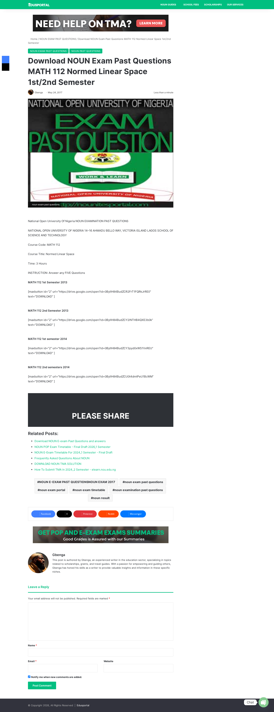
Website (108, 661)
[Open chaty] (264, 702)
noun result (101, 498)
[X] (5, 67)
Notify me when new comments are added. (56, 677)
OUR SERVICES (235, 4)
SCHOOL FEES (191, 4)
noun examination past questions (138, 490)
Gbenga (58, 555)
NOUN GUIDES (168, 4)
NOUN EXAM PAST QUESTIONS (58, 38)
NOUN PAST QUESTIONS (85, 51)
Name (32, 645)
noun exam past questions (144, 482)
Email (32, 661)
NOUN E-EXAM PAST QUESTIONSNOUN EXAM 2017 (77, 482)
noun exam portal (52, 490)
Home (33, 38)
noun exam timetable (89, 490)
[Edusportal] (39, 4)
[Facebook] (5, 59)
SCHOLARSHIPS (213, 4)
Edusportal (83, 705)
